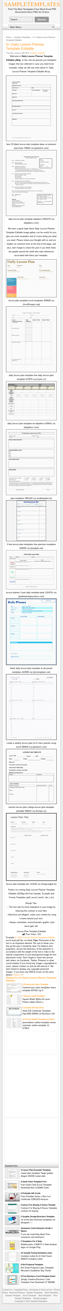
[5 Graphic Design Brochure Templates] (12, 1224)
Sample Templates (22, 37)
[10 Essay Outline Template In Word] (14, 1027)
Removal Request (17, 1293)
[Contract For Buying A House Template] (12, 1212)
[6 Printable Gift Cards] (12, 1201)
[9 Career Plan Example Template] (12, 1178)
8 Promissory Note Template (35, 984)
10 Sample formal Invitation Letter (36, 1253)
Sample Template (12, 1295)
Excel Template (29, 1295)
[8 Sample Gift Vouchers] (14, 1014)
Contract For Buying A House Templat (38, 1205)
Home (8, 37)
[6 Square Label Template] (14, 1004)
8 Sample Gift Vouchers (33, 1008)
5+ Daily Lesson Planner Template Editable (35, 937)
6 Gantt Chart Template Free (34, 1182)
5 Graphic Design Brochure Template (38, 1216)
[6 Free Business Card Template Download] (12, 1284)
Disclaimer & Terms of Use (40, 1290)
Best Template (45, 1295)
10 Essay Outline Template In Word (38, 1019)
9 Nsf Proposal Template (32, 1264)
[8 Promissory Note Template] (14, 991)
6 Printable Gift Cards (30, 1193)
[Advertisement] (31, 1086)
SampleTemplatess (39, 1301)
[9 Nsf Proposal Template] (12, 1272)
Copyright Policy (21, 1290)
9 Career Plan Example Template (36, 1170)
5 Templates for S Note (31, 1241)
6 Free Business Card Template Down (38, 1276)
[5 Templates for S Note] (12, 1249)
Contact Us (7, 1290)
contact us (18, 975)
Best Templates (51, 1293)
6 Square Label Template (33, 996)
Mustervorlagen (40, 1298)
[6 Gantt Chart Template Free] (12, 1189)
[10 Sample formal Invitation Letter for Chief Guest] (12, 1260)
